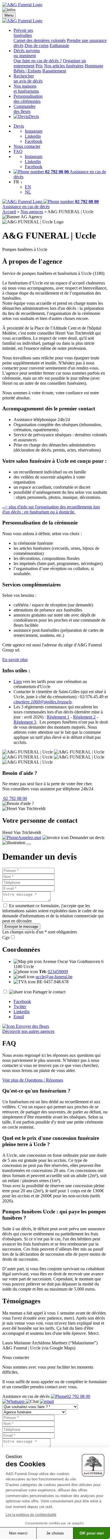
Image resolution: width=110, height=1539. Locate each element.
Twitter (20, 1006)
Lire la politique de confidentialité (31, 1515)
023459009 (58, 971)
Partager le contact (49, 991)
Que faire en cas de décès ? (38, 60)
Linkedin (33, 136)
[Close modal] (29, 844)
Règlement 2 (84, 717)
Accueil (9, 211)
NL (28, 192)
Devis (33, 116)
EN (28, 186)
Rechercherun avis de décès (28, 78)
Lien (18, 681)
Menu (9, 15)
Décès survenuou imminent (27, 53)
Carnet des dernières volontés (40, 40)
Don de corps (37, 45)
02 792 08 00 (14, 798)
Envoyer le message (21, 926)
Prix (39, 65)
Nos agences (32, 211)
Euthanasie (59, 45)
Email (19, 1016)
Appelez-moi (29, 837)
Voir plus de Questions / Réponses (32, 1080)
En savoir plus (15, 659)
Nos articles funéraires (63, 65)
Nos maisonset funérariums (26, 89)
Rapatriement (54, 70)
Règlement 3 (25, 722)
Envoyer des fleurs (32, 1026)
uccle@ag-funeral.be (54, 976)
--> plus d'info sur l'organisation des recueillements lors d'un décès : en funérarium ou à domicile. (51, 509)
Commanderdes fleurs (25, 109)
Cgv (6, 937)
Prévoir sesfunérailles (23, 33)
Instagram (33, 131)
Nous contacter (27, 146)
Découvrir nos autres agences (28, 1031)
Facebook (33, 141)
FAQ (18, 151)
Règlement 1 (58, 717)
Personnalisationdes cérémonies (28, 99)
